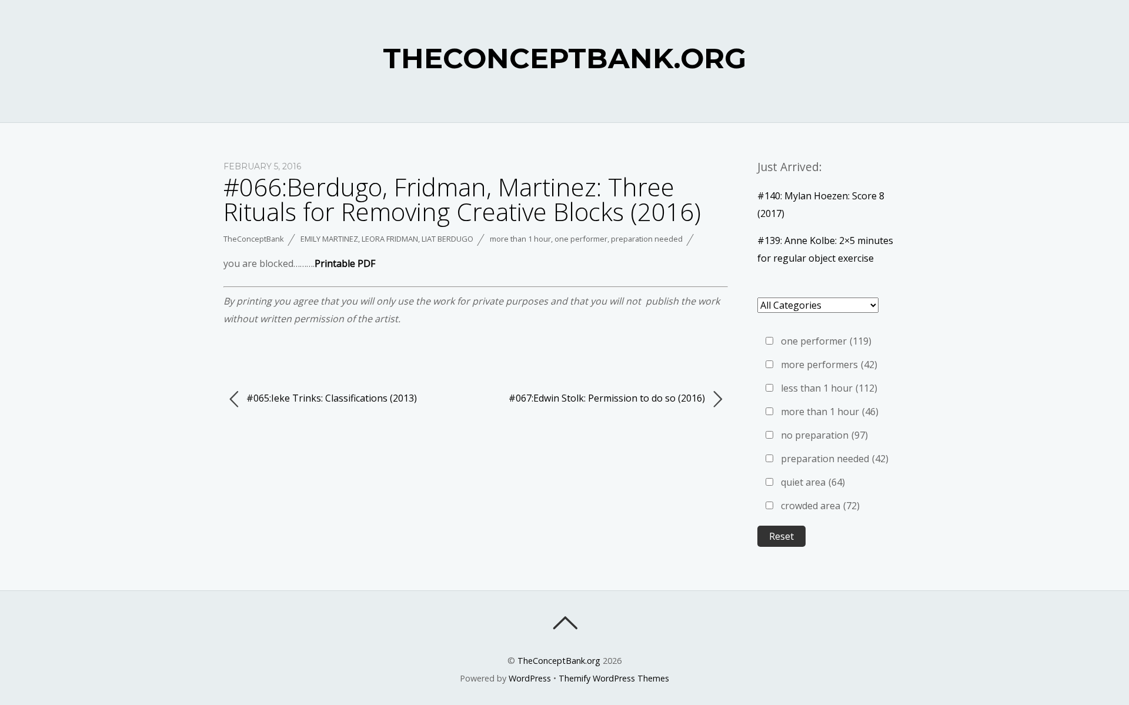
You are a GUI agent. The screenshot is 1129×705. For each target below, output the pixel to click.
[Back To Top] (565, 623)
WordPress (530, 678)
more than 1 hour (520, 238)
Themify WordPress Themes (614, 678)
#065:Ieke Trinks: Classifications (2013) (330, 398)
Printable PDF (345, 263)
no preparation (824, 435)
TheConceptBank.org (558, 660)
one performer (581, 238)
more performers (829, 364)
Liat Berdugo (447, 238)
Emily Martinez (329, 238)
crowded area (820, 505)
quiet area (813, 482)
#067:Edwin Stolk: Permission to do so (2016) (608, 398)
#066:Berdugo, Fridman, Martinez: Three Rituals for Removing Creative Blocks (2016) (462, 199)
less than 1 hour (829, 388)
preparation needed (647, 238)
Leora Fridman (390, 238)
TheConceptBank (253, 238)
